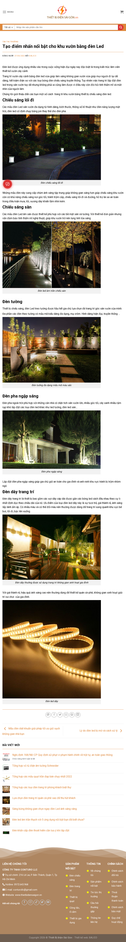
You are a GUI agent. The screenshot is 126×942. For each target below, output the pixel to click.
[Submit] (121, 27)
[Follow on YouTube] (48, 902)
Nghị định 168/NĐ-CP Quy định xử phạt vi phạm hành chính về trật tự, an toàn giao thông (62, 754)
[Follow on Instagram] (30, 902)
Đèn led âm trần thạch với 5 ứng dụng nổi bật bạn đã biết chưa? (48, 819)
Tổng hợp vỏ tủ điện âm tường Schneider (35, 765)
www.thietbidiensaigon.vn (28, 895)
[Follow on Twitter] (42, 902)
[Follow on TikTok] (36, 902)
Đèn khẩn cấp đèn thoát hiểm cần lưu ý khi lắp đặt (40, 830)
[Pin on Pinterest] (72, 715)
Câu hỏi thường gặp (94, 907)
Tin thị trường (10, 42)
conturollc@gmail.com (25, 889)
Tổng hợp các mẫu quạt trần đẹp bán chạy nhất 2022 (42, 776)
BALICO (93, 937)
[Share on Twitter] (60, 715)
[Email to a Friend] (66, 715)
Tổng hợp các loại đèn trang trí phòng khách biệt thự (41, 787)
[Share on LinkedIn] (78, 715)
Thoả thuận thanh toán (117, 896)
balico (32, 56)
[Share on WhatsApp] (48, 715)
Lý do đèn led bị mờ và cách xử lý (99, 730)
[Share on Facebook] (54, 715)
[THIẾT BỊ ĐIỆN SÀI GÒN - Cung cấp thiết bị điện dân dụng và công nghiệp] (63, 12)
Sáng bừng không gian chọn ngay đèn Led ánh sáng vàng (44, 808)
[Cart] (122, 12)
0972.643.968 (21, 884)
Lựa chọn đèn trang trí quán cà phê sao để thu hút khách (43, 798)
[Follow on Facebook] (24, 902)
